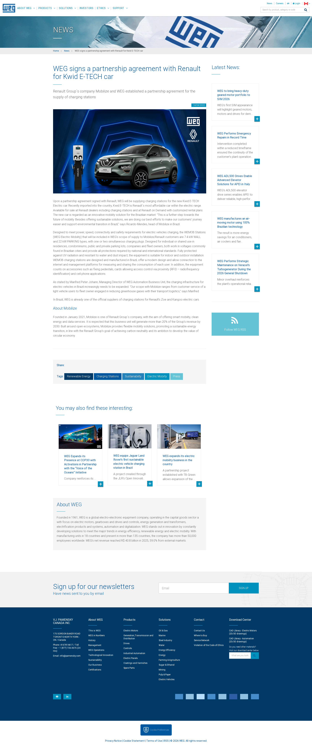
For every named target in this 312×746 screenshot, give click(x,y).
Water (161, 645)
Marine (162, 635)
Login (297, 3)
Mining (162, 669)
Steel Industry (165, 640)
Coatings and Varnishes (136, 663)
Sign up (243, 588)
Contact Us (199, 630)
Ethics (101, 8)
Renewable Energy (78, 376)
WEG (7, 8)
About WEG (24, 8)
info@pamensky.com (70, 656)
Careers (279, 3)
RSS (166, 740)
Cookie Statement (134, 740)
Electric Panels (131, 658)
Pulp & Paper (165, 674)
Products (45, 8)
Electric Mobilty (157, 376)
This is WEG (94, 630)
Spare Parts (129, 668)
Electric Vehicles (167, 679)
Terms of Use (154, 740)
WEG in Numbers (96, 635)
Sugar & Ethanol (166, 665)
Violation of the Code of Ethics (209, 645)
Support (118, 8)
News (269, 3)
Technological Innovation (100, 655)
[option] (80, 452)
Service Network (201, 640)
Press (176, 376)
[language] (307, 3)
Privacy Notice (113, 740)
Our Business (95, 665)
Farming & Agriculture (169, 660)
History (91, 640)
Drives (127, 643)
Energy (162, 655)
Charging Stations (108, 376)
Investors (86, 8)
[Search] (305, 10)
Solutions (66, 8)
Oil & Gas (163, 630)
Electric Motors (131, 630)
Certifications (94, 669)
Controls (128, 648)
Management (94, 645)
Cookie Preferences (159, 730)
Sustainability (133, 376)
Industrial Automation (134, 653)
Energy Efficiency (167, 650)
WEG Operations (96, 650)
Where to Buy (200, 635)
